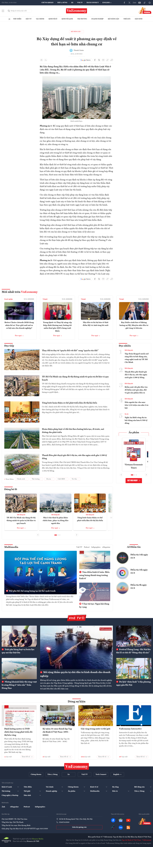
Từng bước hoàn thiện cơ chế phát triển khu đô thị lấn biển (69, 403)
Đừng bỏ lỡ (10, 489)
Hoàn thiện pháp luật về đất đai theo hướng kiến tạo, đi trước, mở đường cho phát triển (73, 430)
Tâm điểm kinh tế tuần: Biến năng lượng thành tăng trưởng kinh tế (94, 575)
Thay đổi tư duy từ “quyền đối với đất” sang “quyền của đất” (70, 351)
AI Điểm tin (134, 547)
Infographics (96, 547)
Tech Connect (92, 2)
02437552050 (64, 822)
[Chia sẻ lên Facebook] (95, 60)
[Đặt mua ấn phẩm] (145, 10)
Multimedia (11, 547)
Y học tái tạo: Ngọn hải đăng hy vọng (94, 605)
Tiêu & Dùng (62, 2)
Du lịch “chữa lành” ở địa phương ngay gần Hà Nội (133, 683)
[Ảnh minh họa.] (76, 77)
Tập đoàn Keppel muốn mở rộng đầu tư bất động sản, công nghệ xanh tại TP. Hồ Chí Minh (137, 358)
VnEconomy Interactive (130, 729)
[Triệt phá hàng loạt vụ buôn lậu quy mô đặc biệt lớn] (19, 636)
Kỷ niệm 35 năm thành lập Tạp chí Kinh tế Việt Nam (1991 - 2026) (57, 732)
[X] (129, 2)
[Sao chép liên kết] (107, 60)
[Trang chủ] (9, 19)
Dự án (126, 414)
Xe (72, 2)
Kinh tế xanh (67, 19)
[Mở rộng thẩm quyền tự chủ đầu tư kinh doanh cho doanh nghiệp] (76, 647)
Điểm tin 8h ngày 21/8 (138, 586)
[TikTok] (144, 2)
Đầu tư (29, 19)
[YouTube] (139, 2)
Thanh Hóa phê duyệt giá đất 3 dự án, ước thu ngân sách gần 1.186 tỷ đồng (74, 457)
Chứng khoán (47, 2)
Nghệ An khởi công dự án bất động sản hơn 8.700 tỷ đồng (136, 420)
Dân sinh (138, 19)
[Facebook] (124, 2)
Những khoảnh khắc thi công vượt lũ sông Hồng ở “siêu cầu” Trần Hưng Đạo (19, 685)
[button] (76, 535)
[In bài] (41, 60)
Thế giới (126, 19)
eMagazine (106, 547)
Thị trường (82, 19)
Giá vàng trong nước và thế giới (95, 729)
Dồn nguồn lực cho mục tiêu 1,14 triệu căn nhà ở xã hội (136, 405)
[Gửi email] (103, 60)
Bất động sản (113, 19)
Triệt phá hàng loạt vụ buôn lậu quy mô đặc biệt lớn (18, 651)
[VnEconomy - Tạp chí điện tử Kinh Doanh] (76, 766)
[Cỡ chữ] (45, 60)
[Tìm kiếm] (9, 11)
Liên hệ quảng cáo (79, 827)
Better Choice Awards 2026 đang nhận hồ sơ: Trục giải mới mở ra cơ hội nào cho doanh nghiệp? (19, 325)
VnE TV (80, 2)
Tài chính (40, 19)
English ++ (107, 2)
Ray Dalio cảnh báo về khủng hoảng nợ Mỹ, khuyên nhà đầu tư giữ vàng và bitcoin (134, 325)
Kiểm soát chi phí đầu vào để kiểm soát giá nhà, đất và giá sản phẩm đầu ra (136, 390)
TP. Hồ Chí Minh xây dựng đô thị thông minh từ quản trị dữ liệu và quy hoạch (75, 378)
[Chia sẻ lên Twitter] (99, 60)
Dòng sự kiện (76, 701)
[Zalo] (134, 2)
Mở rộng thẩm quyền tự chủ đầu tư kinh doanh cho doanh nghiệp (75, 674)
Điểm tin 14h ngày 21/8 (139, 556)
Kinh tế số (53, 19)
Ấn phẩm (133, 432)
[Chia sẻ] (111, 60)
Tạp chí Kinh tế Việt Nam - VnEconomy (136, 840)
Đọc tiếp (9, 346)
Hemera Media (37, 839)
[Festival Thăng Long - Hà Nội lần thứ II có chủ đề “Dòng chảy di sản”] (133, 636)
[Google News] (149, 2)
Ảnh (3, 807)
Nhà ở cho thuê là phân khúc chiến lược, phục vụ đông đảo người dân (55, 520)
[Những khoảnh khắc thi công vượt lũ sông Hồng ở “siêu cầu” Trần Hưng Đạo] (19, 668)
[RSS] (128, 827)
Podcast (87, 547)
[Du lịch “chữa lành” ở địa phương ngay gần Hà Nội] (133, 668)
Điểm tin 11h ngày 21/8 (139, 571)
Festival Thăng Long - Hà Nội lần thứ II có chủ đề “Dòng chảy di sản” (133, 651)
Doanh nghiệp (97, 19)
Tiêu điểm (17, 19)
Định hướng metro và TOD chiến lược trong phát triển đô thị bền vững (18, 732)
